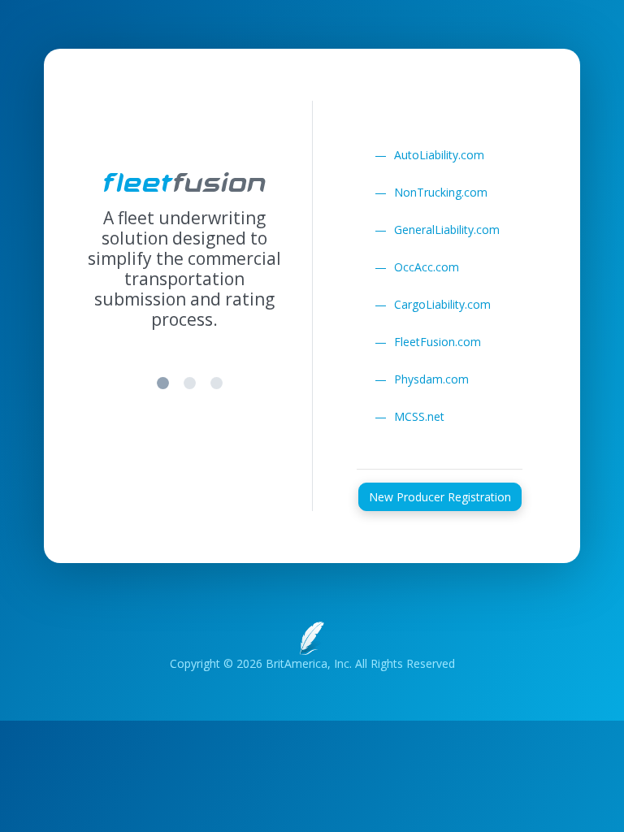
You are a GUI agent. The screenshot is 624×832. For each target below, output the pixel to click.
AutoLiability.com (429, 154)
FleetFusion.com (428, 341)
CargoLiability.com (433, 304)
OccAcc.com (417, 267)
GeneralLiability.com (437, 229)
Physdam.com (422, 379)
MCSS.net (409, 416)
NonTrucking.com (431, 192)
